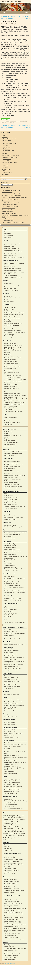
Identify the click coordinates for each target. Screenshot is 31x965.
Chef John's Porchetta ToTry (11, 679)
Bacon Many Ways (9, 675)
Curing (4, 821)
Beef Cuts (6, 311)
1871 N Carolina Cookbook (11, 898)
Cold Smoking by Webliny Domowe (13, 859)
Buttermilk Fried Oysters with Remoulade (15, 744)
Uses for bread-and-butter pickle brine (12, 193)
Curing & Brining (8, 611)
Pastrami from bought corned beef (13, 270)
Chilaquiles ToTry (8, 296)
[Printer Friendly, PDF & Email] (5, 119)
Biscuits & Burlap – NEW (10, 343)
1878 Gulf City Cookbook (10, 899)
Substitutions (5, 174)
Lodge (12, 826)
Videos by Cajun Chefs (10, 957)
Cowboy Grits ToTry (7, 192)
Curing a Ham (7, 140)
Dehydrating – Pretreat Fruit (11, 581)
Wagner (23, 837)
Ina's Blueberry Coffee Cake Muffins (13, 252)
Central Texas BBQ (9, 946)
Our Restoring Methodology (11, 442)
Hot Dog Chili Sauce (9, 266)
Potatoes (5, 831)
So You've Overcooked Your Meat (13, 638)
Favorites (15, 821)
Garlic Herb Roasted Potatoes (12, 782)
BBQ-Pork (20, 816)
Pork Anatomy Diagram (10, 328)
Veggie (19, 838)
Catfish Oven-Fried (9, 536)
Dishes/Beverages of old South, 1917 (14, 912)
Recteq (19, 831)
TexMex (5, 838)
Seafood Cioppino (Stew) (10, 760)
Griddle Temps (6, 169)
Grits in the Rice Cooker (8, 209)
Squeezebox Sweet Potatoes (11, 791)
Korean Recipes (8, 473)
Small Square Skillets (9, 446)
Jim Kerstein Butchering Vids (11, 325)
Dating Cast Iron (8, 433)
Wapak (4, 839)
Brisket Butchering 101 (10, 316)
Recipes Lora (7, 481)
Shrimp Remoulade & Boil (11, 766)
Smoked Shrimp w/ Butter (11, 771)
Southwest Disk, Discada (10, 519)
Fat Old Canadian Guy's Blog (12, 549)
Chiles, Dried (7, 420)
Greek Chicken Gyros (10, 655)
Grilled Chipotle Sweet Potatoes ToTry (14, 786)
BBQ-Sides (6, 817)
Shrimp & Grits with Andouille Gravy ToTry (15, 762)
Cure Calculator (8, 495)
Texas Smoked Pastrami (10, 275)
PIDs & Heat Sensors (8, 150)
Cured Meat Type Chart (10, 499)
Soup (17, 835)
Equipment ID (6, 147)
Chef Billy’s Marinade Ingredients (10, 202)
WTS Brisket (7, 616)
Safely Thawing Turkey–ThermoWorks (14, 664)
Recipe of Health (8, 637)
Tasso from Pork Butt (9, 409)
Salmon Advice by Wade (10, 730)
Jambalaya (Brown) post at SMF (12, 375)
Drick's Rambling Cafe (10, 547)
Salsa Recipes (8, 424)
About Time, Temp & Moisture (11, 155)
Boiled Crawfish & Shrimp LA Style (13, 347)
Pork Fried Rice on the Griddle (10, 206)
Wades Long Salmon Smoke (11, 737)
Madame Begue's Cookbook (11, 926)
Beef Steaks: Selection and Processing (14, 314)
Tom (16, 23)
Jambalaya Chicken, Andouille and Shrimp (15, 379)
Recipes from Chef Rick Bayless (12, 479)
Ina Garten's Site (8, 470)
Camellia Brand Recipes (10, 361)
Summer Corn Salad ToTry (11, 710)
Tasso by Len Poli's (9, 407)
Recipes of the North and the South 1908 (15, 928)
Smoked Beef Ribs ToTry (10, 273)
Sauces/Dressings (17, 833)
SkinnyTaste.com (8, 563)
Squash (20, 835)
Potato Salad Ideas (9, 709)
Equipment (5, 145)
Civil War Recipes (8, 907)
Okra (25, 121)
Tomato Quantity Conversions (12, 585)
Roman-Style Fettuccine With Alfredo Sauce (15, 644)
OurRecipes (7, 829)
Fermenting (7, 824)
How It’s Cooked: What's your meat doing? (15, 633)
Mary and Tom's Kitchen (11, 1)
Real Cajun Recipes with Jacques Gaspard (15, 399)
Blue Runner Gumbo (7, 218)
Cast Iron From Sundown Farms (12, 435)
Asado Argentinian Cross (10, 514)
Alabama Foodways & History (12, 243)
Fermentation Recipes (10, 525)
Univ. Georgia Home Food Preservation (14, 590)
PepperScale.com (9, 635)
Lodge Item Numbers (9, 440)
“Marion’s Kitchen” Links (8, 208)
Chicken (16, 819)
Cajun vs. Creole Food (10, 359)
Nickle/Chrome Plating (10, 444)
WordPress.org (8, 237)
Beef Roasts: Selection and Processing (14, 312)
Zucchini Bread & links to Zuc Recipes (14, 257)
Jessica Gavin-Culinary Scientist (12, 551)
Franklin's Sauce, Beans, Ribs (12, 466)
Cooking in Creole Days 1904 (12, 366)
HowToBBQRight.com (10, 468)
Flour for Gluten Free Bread (11, 250)
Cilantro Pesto (6, 201)
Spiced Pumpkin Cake (10, 255)
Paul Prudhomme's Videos (11, 397)
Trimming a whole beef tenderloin (13, 277)
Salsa (8, 833)
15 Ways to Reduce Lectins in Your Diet (14, 622)
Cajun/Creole (8, 819)
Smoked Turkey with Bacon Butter (13, 668)
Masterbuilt (7, 846)
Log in (6, 232)
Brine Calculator (8, 283)
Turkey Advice (7, 160)
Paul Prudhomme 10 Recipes (12, 393)
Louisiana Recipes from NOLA (12, 390)
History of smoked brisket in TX (12, 923)
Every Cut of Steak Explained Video (13, 323)
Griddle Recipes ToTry (8, 220)
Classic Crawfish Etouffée (11, 365)
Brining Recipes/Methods (9, 138)
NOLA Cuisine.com (9, 391)
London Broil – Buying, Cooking (12, 268)
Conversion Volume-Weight (9, 143)
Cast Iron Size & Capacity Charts (12, 452)
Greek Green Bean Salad (11, 703)
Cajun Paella (7, 354)
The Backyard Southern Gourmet (13, 486)
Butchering (5, 167)
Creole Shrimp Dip (9, 370)
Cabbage (22, 817)
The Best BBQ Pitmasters (11, 955)
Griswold (17, 823)
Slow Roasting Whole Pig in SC (12, 953)
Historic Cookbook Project (11, 919)
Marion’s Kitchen (8, 552)
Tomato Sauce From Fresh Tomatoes (14, 587)
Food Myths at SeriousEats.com (12, 598)
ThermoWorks (8, 850)
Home (3, 12)
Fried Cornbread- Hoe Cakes (12, 881)
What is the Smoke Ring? (10, 162)
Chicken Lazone (8, 652)
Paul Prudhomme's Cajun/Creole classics (15, 395)
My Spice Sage (8, 848)
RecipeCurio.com (8, 558)
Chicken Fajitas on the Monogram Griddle (13, 222)
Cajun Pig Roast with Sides (11, 356)
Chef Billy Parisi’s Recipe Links (10, 204)
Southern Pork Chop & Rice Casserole (14, 890)
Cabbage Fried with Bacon (11, 780)
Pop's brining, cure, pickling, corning (13, 285)
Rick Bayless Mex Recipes (11, 482)
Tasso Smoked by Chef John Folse (13, 411)
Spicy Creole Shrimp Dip (10, 406)
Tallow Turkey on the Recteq (9, 213)
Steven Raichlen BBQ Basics (11, 870)
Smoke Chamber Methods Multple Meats (15, 865)
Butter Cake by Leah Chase (11, 248)
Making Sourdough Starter (11, 253)
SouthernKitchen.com (10, 565)
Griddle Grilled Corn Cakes (11, 784)
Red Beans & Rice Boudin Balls (12, 400)
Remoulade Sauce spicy (10, 724)
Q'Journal (11, 831)
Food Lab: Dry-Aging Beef (11, 631)
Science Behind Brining (10, 288)
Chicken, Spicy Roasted (10, 654)
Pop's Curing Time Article (10, 504)
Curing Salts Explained (10, 501)
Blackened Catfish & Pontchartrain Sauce (15, 532)
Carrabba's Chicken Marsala (11, 650)
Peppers (14, 829)
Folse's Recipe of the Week (11, 372)
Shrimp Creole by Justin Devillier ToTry (14, 404)
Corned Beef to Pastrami (10, 613)
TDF (24, 835)
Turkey (15, 838)
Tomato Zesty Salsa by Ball (11, 589)
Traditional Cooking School (11, 570)
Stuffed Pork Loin (8, 615)
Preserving (3, 122)
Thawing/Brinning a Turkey (11, 290)
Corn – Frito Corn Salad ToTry (12, 700)
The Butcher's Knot (9, 334)
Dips (7, 821)
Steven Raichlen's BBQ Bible (11, 484)
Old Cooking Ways (7, 172)
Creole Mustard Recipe (10, 368)
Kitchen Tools (6, 149)
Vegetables (13, 121)
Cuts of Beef (7, 321)
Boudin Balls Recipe (9, 349)
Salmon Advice (7, 159)
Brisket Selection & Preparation (12, 318)
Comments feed (8, 235)
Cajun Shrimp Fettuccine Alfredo (12, 357)
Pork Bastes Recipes (9, 683)
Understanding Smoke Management (13, 808)
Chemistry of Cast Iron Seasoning (13, 453)
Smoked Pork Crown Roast (11, 684)
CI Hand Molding (8, 431)
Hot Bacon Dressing (9, 722)
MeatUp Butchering (9, 327)
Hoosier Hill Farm (8, 844)
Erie (9, 821)
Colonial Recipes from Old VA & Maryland (15, 908)
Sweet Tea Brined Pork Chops (12, 686)
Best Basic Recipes (9, 246)
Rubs (22, 831)
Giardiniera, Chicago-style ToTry (12, 694)
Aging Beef (5, 165)
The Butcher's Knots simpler (11, 336)
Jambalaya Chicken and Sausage (13, 377)
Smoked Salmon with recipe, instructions (14, 731)
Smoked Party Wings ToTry (11, 666)
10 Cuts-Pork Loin (9, 309)
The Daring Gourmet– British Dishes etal (14, 569)
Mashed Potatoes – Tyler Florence (13, 789)
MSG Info (4, 171)
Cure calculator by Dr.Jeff (11, 497)
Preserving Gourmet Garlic (11, 583)
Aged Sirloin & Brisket (10, 606)
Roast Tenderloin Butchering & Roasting (14, 272)
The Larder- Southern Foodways (12, 933)
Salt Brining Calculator (10, 286)
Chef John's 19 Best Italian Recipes (13, 464)
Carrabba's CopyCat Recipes (12, 461)
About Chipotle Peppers (10, 417)
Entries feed (7, 233)
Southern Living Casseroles (11, 888)
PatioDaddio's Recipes (10, 554)
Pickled (19, 829)
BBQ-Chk (13, 816)
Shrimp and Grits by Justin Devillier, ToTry (15, 402)
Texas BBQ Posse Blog (10, 802)
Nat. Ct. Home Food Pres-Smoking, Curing (15, 801)
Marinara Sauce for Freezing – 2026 (11, 190)
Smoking (4, 153)
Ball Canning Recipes (9, 576)
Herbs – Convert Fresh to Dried (12, 600)
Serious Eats (7, 561)
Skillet (14, 835)
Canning (8, 121)
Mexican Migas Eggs (7, 211)
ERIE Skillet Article (9, 455)
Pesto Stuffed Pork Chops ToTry (12, 681)
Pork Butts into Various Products (12, 330)
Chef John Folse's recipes (11, 363)
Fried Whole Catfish (9, 538)
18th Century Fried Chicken (11, 901)
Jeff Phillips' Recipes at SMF (11, 472)
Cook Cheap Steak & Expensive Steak (14, 263)
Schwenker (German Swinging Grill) (13, 517)
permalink (12, 122)
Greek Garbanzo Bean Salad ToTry (13, 701)
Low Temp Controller (9, 515)
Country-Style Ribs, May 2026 (10, 199)
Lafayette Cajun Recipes (10, 386)
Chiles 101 (7, 419)
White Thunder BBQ (9, 959)
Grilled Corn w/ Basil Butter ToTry (13, 788)
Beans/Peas (12, 817)
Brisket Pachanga (8, 607)
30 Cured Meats (8, 493)
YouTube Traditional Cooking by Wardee (14, 592)
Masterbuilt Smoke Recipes (11, 861)
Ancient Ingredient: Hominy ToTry (13, 779)
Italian (21, 823)
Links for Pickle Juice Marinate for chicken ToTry (14, 197)
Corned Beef (7, 265)
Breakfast (18, 817)
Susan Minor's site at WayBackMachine (14, 506)
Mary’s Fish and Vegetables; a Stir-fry (12, 195)
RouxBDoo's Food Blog (10, 560)
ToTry (9, 837)
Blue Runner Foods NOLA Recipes (13, 345)
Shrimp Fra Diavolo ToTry (11, 764)
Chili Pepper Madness (10, 545)
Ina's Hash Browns (9, 301)
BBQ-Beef (6, 816)
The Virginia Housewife (10, 935)
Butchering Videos (9, 320)
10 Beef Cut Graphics (10, 307)
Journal (21, 121)
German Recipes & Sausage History (13, 917)
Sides (10, 835)
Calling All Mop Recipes (10, 609)
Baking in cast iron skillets (11, 244)
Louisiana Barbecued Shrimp (11, 388)
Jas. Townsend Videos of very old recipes (15, 527)
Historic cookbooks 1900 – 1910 (12, 921)
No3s (15, 826)
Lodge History (8, 439)
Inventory (6, 437)
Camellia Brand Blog (9, 544)
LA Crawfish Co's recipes (10, 384)
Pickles (22, 829)
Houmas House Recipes (10, 374)
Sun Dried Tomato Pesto (10, 793)
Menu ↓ (27, 12)
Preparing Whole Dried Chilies (12, 422)
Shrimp (5, 835)
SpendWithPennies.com (10, 567)
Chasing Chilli (7, 630)
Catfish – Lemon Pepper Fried (12, 534)
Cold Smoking (8, 799)
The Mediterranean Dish (10, 488)
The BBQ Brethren (9, 806)
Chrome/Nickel (22, 819)
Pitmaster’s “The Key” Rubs (10, 157)
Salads (5, 833)
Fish (13, 823)
